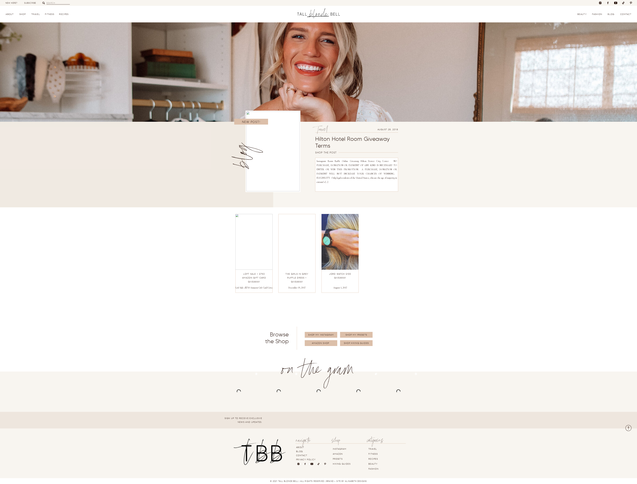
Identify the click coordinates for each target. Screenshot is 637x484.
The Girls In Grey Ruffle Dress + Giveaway (296, 278)
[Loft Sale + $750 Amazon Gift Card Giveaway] (254, 242)
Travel (322, 130)
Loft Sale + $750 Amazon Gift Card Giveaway (256, 287)
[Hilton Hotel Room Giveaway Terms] (273, 151)
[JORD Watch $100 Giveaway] (340, 242)
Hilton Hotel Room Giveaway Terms (352, 142)
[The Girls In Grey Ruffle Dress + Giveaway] (297, 242)
